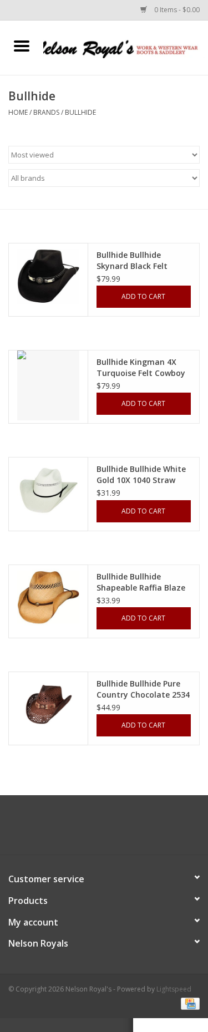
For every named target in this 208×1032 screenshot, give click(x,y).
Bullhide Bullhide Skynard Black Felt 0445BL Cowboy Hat (135, 261)
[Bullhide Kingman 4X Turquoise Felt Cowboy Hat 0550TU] (48, 385)
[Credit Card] (188, 1003)
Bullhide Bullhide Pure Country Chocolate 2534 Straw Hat (143, 689)
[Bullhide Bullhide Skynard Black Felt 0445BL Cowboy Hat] (48, 276)
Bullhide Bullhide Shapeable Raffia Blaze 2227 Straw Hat (141, 582)
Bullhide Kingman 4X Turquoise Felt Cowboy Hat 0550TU (141, 368)
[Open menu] (21, 45)
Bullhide (80, 112)
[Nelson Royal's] (126, 47)
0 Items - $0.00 (176, 9)
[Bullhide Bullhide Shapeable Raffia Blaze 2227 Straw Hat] (48, 598)
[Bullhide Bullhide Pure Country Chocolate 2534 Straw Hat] (48, 705)
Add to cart (143, 296)
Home (18, 112)
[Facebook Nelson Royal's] (94, 829)
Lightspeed (173, 989)
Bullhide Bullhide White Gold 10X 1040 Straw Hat (141, 475)
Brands (46, 112)
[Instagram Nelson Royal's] (114, 829)
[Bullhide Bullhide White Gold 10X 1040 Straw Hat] (48, 490)
